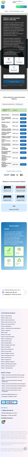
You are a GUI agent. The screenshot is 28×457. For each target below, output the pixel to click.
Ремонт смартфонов (6, 315)
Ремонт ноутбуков (5, 347)
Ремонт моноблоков (6, 357)
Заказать (23, 114)
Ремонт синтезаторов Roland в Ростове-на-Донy (13, 377)
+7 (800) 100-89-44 (21, 6)
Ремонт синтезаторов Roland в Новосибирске (14, 383)
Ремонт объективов (6, 351)
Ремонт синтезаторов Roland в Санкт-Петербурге (11, 390)
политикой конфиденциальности (12, 85)
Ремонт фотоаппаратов (7, 349)
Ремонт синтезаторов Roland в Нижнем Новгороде (12, 381)
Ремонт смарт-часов (6, 318)
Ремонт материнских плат (7, 355)
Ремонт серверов (5, 330)
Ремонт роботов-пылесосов (8, 322)
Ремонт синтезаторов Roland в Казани (12, 388)
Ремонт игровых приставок (8, 345)
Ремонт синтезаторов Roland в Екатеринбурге (14, 386)
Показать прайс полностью (14, 171)
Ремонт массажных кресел (8, 324)
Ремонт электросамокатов (8, 366)
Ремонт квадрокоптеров (7, 353)
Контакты (4, 408)
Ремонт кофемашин (6, 326)
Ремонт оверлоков (6, 359)
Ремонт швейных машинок (7, 361)
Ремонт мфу (4, 332)
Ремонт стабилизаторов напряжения (10, 328)
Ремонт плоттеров (6, 334)
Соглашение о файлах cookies (9, 396)
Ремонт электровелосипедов (8, 363)
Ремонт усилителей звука (7, 336)
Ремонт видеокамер (6, 343)
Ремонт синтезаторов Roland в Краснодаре (13, 375)
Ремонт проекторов (6, 341)
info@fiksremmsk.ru (7, 418)
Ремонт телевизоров (6, 338)
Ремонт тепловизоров (7, 368)
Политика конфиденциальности (9, 394)
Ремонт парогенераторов (7, 320)
